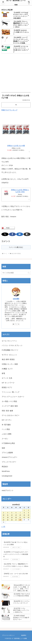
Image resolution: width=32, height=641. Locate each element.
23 (28, 517)
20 (16, 517)
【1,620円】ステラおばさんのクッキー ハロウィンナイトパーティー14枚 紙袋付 (15, 554)
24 (3, 519)
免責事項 (23, 635)
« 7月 (3, 527)
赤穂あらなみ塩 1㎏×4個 (16, 146)
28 (20, 519)
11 (7, 515)
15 (24, 515)
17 (3, 517)
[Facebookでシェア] (12, 234)
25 (7, 519)
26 (12, 519)
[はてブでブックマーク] (19, 234)
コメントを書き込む (16, 247)
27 (16, 519)
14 (20, 515)
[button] (27, 234)
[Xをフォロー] (16, 324)
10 (3, 515)
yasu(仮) (16, 299)
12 (12, 515)
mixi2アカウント (8, 490)
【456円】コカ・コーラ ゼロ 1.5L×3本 (15, 573)
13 (16, 515)
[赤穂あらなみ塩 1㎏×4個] (16, 129)
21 (20, 517)
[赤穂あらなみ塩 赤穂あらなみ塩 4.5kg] (6, 192)
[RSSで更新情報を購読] (18, 324)
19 (12, 517)
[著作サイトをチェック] (13, 324)
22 (24, 517)
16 (28, 515)
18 (7, 517)
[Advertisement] (16, 73)
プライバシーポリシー (8, 635)
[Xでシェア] (5, 234)
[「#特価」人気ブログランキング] (8, 228)
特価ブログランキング (9, 110)
